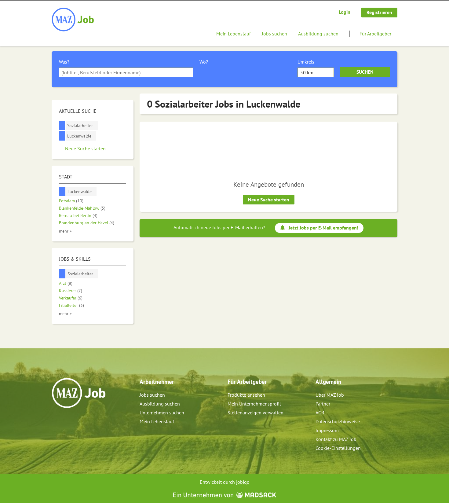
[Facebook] (57, 421)
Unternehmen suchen (162, 412)
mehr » (65, 231)
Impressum (327, 430)
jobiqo (243, 482)
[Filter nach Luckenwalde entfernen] (62, 191)
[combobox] (126, 72)
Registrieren (379, 12)
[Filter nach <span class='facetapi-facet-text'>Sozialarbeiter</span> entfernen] (62, 125)
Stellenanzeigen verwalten (255, 412)
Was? (64, 62)
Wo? (203, 62)
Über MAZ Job (330, 395)
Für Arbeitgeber (375, 34)
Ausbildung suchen (318, 34)
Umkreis (306, 62)
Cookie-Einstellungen (338, 448)
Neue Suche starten (268, 199)
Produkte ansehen (246, 395)
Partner (323, 404)
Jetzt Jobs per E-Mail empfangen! (323, 228)
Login (344, 12)
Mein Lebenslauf (233, 34)
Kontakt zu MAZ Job (336, 439)
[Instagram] (67, 421)
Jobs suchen (274, 34)
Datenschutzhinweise (338, 421)
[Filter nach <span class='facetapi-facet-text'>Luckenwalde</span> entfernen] (62, 136)
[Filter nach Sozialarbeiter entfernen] (62, 273)
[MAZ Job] (73, 20)
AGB (320, 412)
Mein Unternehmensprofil (254, 404)
